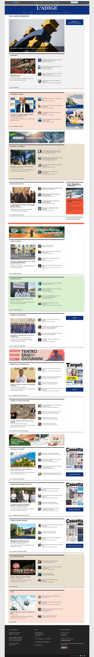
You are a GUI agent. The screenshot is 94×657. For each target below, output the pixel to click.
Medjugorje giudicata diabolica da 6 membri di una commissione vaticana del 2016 (52, 158)
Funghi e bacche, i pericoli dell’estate (21, 299)
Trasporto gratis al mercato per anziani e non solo (22, 385)
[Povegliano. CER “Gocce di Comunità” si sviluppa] (39, 320)
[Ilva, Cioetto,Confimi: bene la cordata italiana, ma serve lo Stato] (22, 105)
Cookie (71, 655)
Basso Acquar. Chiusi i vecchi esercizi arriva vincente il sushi (51, 252)
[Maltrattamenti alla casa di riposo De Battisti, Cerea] (39, 545)
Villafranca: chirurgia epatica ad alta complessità (50, 303)
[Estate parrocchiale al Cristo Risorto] (39, 383)
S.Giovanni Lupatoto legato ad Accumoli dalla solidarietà (52, 496)
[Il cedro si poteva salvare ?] (39, 246)
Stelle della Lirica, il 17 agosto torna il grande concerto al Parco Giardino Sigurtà (52, 327)
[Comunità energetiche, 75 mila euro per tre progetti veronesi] (39, 120)
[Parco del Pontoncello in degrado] (39, 503)
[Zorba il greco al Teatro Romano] (22, 567)
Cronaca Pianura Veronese (20, 543)
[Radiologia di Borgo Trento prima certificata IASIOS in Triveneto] (39, 289)
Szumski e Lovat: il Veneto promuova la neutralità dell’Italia (51, 194)
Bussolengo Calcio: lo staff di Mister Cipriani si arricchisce (52, 389)
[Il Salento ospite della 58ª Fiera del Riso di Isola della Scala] (39, 525)
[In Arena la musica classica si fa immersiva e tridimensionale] (39, 567)
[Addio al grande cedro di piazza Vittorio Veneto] (39, 259)
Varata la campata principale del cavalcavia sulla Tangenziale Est (52, 467)
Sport (47, 12)
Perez (14, 645)
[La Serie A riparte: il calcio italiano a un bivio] (22, 602)
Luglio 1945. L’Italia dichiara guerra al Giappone (50, 580)
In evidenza (18, 50)
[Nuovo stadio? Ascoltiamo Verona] (39, 616)
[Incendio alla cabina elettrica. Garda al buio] (39, 377)
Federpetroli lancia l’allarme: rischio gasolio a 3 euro (52, 99)
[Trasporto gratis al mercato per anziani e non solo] (22, 375)
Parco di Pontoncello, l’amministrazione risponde (51, 489)
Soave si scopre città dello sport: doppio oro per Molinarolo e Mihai (52, 460)
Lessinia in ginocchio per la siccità (49, 417)
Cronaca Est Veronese (20, 470)
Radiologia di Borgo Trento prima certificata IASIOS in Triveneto (52, 289)
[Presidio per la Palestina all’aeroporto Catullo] (39, 188)
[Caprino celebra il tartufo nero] (39, 424)
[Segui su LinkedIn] (16, 2)
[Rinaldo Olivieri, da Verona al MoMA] (39, 561)
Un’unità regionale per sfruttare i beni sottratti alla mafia (50, 201)
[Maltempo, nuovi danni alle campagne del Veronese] (39, 538)
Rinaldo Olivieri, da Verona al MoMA (50, 561)
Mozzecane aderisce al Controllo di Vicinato (52, 333)
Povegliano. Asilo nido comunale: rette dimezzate (50, 339)
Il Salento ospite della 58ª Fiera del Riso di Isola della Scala (52, 525)
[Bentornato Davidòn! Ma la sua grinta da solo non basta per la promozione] (39, 60)
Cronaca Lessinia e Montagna (21, 423)
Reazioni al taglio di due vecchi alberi (21, 166)
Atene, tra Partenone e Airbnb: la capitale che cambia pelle (52, 165)
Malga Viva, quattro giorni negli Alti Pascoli (51, 412)
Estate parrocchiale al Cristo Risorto (50, 382)
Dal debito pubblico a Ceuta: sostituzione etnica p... (29, 48)
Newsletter (47, 2)
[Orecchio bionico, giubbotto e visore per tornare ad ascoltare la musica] (39, 296)
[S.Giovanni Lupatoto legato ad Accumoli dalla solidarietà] (39, 496)
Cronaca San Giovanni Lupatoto (21, 507)
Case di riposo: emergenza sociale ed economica (50, 208)
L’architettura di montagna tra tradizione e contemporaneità (52, 405)
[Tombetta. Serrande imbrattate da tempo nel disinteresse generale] (22, 252)
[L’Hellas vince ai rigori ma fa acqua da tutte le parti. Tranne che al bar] (39, 609)
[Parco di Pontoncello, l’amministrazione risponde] (39, 489)
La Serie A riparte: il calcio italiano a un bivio (22, 612)
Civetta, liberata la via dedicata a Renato (51, 596)
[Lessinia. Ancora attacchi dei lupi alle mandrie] (22, 411)
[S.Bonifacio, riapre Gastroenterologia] (39, 454)
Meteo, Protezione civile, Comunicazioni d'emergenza (74, 204)
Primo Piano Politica (19, 207)
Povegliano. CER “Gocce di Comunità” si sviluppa (50, 320)
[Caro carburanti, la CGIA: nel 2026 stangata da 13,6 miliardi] (39, 106)
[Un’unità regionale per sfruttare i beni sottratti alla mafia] (39, 201)
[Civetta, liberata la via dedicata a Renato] (39, 596)
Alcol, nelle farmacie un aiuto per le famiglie (52, 283)
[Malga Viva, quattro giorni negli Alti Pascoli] (39, 412)
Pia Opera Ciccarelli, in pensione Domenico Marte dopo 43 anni (20, 505)
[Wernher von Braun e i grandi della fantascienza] (39, 172)
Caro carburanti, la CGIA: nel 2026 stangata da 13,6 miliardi (52, 106)
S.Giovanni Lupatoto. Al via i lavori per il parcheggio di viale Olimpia (51, 509)
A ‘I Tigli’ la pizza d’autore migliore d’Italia (51, 473)
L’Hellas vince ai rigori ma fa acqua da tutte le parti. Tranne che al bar (52, 609)
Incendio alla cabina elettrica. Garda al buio (52, 376)
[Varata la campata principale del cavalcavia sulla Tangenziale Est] (39, 466)
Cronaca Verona (75, 202)
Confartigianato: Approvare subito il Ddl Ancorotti (51, 113)
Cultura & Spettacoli (66, 12)
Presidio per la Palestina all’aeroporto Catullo (52, 188)
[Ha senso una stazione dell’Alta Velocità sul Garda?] (39, 266)
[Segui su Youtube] (19, 2)
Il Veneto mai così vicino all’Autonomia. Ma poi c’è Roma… (22, 205)
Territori (25, 12)
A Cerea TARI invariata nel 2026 (49, 531)
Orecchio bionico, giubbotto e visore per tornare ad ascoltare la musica (51, 296)
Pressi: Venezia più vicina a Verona (20, 469)
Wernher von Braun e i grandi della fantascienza (49, 172)
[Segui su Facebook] (13, 2)
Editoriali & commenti (20, 167)
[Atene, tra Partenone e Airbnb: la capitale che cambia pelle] (39, 165)
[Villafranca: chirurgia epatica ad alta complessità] (39, 303)
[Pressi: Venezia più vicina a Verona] (22, 459)
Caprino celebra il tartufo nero (49, 423)
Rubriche (32, 12)
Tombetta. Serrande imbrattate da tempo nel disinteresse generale (22, 262)
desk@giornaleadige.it (66, 640)
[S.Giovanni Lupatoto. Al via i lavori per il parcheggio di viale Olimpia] (39, 508)
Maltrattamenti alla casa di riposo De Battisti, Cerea (52, 545)
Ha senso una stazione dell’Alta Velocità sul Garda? (51, 266)
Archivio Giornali (56, 2)
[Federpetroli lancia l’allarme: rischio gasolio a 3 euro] (39, 99)
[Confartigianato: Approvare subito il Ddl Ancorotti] (39, 113)
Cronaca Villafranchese (58, 305)
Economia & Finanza (55, 12)
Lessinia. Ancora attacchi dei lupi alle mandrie (22, 421)
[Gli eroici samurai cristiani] (39, 574)
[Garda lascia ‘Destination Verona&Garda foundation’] (39, 81)
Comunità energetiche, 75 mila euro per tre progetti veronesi (51, 120)
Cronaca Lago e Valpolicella (52, 267)
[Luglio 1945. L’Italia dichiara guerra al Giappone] (39, 580)
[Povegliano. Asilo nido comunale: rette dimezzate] (39, 339)
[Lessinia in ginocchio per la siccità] (39, 418)
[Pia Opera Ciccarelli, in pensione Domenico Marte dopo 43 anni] (22, 495)
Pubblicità (36, 2)
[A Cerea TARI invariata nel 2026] (39, 532)
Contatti (42, 2)
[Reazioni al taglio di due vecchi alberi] (22, 157)
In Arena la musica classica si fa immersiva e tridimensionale (52, 567)
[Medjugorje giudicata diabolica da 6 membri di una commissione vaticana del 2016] (39, 158)
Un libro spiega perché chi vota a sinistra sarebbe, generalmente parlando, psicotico (51, 151)
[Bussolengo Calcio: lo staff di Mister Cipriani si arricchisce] (39, 389)
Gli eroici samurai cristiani (48, 573)
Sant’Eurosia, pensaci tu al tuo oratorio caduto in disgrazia (19, 541)
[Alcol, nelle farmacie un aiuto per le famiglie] (39, 283)
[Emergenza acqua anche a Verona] (74, 193)
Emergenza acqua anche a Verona (74, 201)
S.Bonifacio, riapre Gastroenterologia (50, 453)
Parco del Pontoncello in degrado (49, 502)
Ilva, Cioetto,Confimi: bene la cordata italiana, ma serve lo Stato (22, 115)
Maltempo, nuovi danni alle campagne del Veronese (51, 538)
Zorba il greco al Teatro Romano (20, 577)
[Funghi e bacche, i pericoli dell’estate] (22, 289)
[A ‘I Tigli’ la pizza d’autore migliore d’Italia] (39, 473)
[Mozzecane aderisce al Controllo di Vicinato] (39, 334)
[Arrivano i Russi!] (22, 66)
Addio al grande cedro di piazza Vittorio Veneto (51, 259)
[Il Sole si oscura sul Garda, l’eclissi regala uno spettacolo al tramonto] (39, 74)
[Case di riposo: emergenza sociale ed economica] (39, 208)
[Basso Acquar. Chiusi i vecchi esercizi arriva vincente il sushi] (39, 252)
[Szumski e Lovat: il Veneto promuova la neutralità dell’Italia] (39, 194)
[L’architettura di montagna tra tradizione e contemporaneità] (39, 405)
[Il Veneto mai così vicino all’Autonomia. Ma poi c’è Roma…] (22, 195)
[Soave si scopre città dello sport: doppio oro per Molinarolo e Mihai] (39, 459)
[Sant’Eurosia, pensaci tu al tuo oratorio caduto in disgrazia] (22, 531)
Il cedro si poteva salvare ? (48, 245)
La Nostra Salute (40, 12)
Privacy (75, 655)
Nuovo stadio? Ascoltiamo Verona (49, 615)
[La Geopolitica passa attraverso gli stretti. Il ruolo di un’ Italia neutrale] (39, 67)
